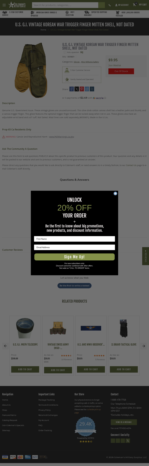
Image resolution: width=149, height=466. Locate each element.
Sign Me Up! (74, 257)
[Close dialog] (115, 193)
